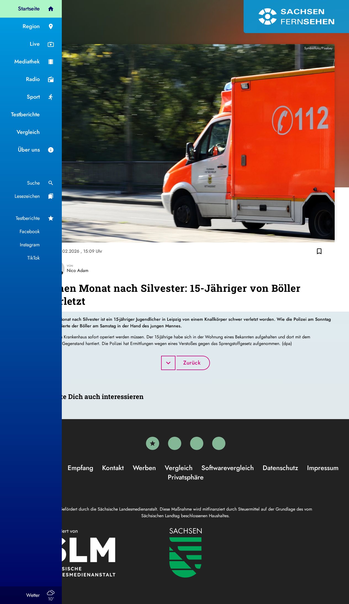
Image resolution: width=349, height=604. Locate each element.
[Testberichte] (152, 443)
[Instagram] (196, 443)
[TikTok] (218, 443)
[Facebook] (174, 443)
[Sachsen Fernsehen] (296, 16)
